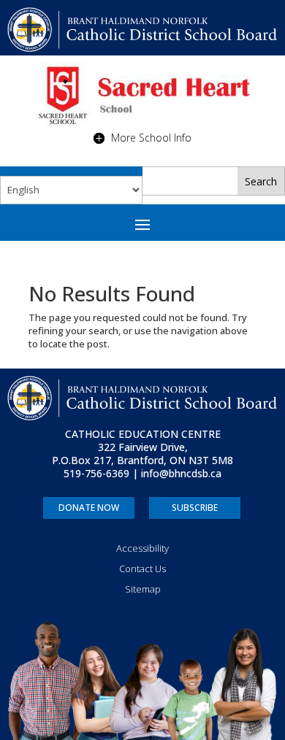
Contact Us (142, 568)
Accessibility (142, 548)
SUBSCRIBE (195, 507)
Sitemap (143, 589)
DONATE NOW (88, 507)
